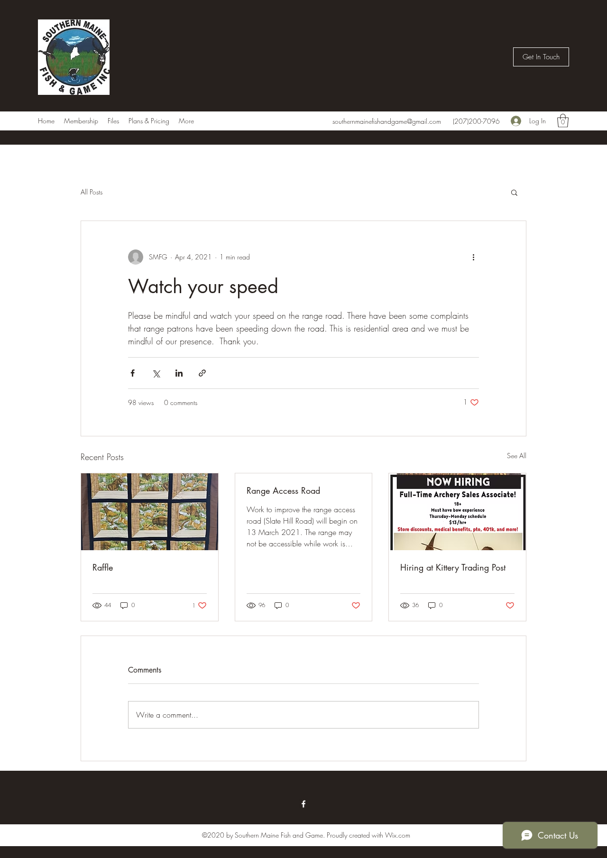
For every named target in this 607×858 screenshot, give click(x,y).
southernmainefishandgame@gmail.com (386, 121)
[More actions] (473, 257)
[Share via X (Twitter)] (155, 373)
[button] (541, 56)
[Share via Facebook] (132, 373)
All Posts (91, 191)
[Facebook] (303, 804)
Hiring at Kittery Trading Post (453, 567)
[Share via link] (202, 373)
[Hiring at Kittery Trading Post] (457, 511)
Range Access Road (283, 490)
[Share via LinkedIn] (179, 373)
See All (516, 455)
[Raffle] (149, 511)
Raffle (102, 567)
